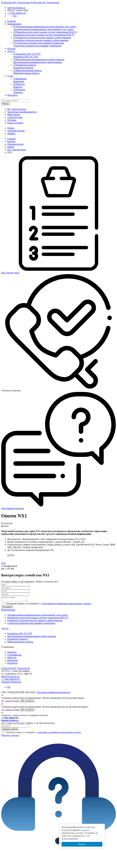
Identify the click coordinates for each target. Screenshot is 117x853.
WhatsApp (16, 682)
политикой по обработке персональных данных (66, 603)
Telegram (5, 682)
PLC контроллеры (16, 109)
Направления (14, 24)
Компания (12, 660)
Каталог (11, 48)
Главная (11, 21)
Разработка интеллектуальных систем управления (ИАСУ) (37, 617)
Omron (10, 128)
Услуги (11, 51)
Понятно (82, 844)
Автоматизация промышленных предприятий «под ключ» (37, 615)
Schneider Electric (16, 130)
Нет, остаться (27, 701)
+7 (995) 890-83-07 (16, 13)
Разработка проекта (17, 639)
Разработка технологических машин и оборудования (34, 620)
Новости (11, 657)
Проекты (12, 652)
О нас (10, 76)
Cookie (84, 830)
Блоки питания (15, 123)
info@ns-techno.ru (16, 7)
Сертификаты (14, 655)
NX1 (3, 563)
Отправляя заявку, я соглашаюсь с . (49, 603)
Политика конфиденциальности (53, 692)
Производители (15, 144)
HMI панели (13, 114)
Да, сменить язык (10, 701)
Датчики (11, 120)
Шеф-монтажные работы (20, 641)
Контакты (12, 95)
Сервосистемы (15, 117)
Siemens (11, 133)
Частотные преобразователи (22, 112)
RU (15, 16)
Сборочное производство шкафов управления (31, 623)
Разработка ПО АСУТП (19, 633)
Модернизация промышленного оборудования (31, 636)
